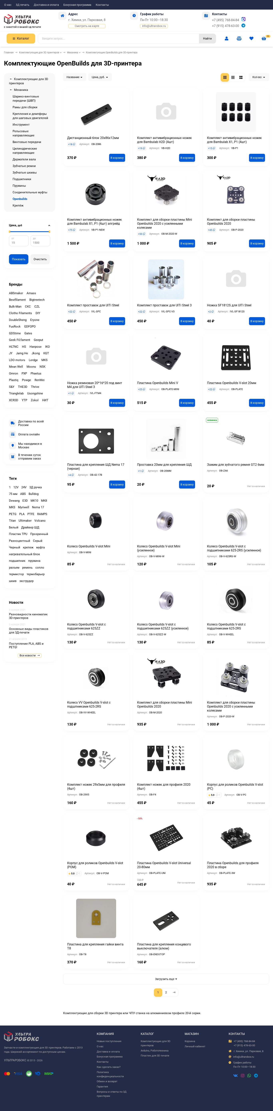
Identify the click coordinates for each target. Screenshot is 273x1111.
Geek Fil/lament (19, 340)
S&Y (11, 387)
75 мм (13, 494)
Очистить (40, 259)
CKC (28, 306)
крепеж (28, 547)
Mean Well (16, 366)
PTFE (30, 514)
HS (24, 346)
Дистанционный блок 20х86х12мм (93, 138)
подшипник (17, 561)
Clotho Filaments (20, 313)
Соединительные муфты (30, 192)
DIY (38, 313)
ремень (27, 567)
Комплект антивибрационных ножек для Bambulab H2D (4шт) (164, 140)
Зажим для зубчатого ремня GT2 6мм (235, 465)
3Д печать (22, 4)
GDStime (15, 333)
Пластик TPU (18, 534)
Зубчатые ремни (24, 166)
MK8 (44, 500)
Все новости (28, 655)
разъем (14, 567)
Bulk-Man (15, 306)
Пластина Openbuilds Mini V (157, 383)
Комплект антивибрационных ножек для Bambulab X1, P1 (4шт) (234, 140)
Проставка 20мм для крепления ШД (164, 465)
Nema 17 (38, 507)
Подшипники (22, 179)
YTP (24, 400)
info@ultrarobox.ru (154, 26)
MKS (44, 360)
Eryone (34, 320)
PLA (22, 514)
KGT (46, 353)
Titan (12, 520)
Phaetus (36, 373)
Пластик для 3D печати (155, 1055)
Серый (37, 541)
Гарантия (102, 1086)
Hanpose (36, 346)
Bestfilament (17, 300)
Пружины (19, 186)
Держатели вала (24, 159)
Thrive (35, 387)
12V (16, 487)
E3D (25, 500)
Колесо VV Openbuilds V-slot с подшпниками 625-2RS (89, 704)
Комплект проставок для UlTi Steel (93, 305)
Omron (13, 373)
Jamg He (22, 353)
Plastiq (13, 380)
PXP (24, 373)
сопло (39, 567)
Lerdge (33, 360)
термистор (16, 574)
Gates (28, 333)
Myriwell (23, 507)
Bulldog (34, 494)
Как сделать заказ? (109, 1066)
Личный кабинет (195, 1046)
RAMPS (42, 514)
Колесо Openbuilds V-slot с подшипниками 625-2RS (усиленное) (234, 548)
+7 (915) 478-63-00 (225, 26)
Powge (26, 380)
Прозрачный (39, 534)
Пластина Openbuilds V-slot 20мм (231, 383)
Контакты (102, 4)
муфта (40, 547)
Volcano (40, 520)
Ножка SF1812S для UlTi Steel (229, 305)
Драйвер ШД (30, 527)
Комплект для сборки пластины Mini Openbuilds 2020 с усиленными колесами (164, 223)
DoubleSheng (18, 320)
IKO (47, 346)
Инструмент (21, 124)
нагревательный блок (24, 554)
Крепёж (18, 205)
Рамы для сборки (25, 107)
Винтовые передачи (27, 142)
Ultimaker (25, 520)
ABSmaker (16, 293)
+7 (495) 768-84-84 (225, 20)
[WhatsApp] (249, 1076)
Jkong (36, 353)
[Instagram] (242, 1076)
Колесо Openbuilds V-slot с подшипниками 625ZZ (86, 626)
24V (24, 487)
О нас (7, 4)
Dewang (14, 500)
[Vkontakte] (235, 1076)
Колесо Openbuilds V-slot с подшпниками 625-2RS (226, 626)
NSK (42, 366)
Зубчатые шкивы (25, 172)
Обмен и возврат (107, 1081)
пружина (34, 561)
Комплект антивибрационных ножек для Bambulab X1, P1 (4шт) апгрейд (94, 221)
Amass (31, 293)
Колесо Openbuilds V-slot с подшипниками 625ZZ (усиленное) (163, 626)
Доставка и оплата (46, 4)
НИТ (45, 400)
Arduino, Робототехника (154, 1050)
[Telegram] (256, 1076)
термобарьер (36, 574)
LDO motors (17, 360)
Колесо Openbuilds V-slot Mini (88, 546)
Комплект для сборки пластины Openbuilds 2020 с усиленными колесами (231, 706)
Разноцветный (19, 541)
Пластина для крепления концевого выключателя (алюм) (164, 946)
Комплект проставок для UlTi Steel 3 (164, 305)
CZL (37, 306)
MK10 (34, 500)
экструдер (26, 581)
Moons (31, 366)
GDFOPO (30, 326)
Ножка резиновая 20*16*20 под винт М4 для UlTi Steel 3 (94, 385)
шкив (13, 581)
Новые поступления (109, 1041)
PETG (12, 514)
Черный (14, 547)
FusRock (15, 326)
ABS (23, 494)
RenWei (40, 380)
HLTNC (13, 346)
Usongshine (35, 393)
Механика (72, 52)
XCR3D (13, 400)
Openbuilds (20, 199)
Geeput (38, 340)
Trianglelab (16, 393)
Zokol (35, 400)
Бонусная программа (77, 4)
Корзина (190, 1041)
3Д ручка (35, 487)
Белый (13, 527)
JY (10, 353)
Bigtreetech (37, 300)
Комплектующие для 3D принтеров (39, 52)
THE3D (22, 387)
